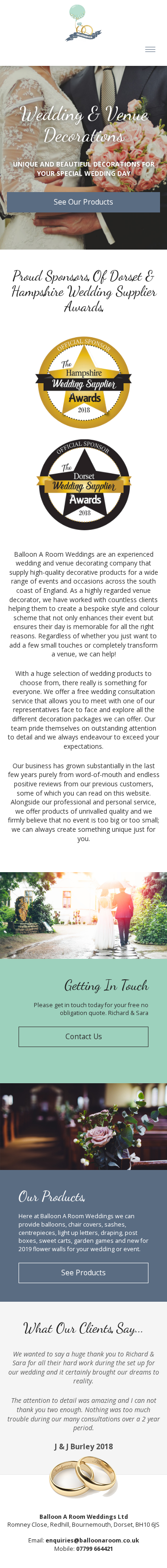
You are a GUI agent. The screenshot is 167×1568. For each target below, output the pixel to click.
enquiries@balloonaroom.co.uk (92, 1540)
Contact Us (83, 1036)
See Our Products (83, 202)
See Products (83, 1273)
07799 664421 (94, 1549)
